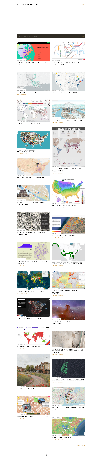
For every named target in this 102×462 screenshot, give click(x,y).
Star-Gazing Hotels (61, 437)
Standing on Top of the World (31, 291)
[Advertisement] (51, 20)
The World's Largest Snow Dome (67, 120)
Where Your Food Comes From (31, 177)
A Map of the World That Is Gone (32, 416)
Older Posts (81, 445)
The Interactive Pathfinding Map (68, 380)
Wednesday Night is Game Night (67, 263)
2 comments (23, 66)
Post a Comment (59, 66)
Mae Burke (55, 457)
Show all (81, 36)
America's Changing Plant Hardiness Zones (65, 206)
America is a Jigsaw (25, 151)
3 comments (58, 94)
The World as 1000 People (28, 124)
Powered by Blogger (52, 454)
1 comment (22, 321)
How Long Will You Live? (28, 346)
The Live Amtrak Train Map (65, 92)
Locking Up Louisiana (27, 92)
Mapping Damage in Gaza (63, 235)
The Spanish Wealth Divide (29, 319)
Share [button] (18, 66)
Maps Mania (30, 4)
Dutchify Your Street (27, 389)
